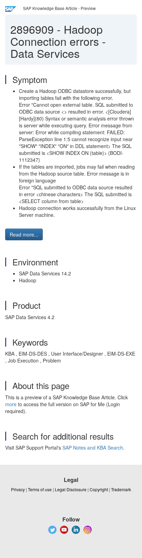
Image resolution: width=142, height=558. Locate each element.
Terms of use (40, 489)
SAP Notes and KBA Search (92, 447)
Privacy (18, 489)
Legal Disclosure (71, 489)
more (11, 404)
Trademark (121, 489)
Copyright (99, 489)
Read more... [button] (24, 234)
